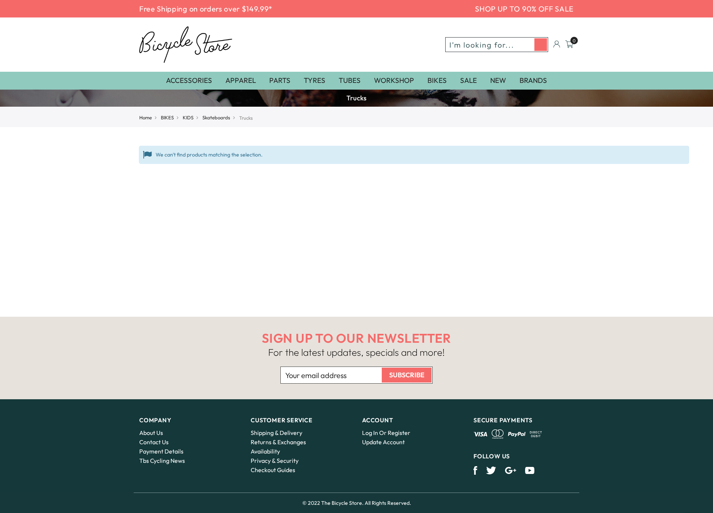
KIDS (188, 117)
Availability (265, 451)
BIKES (167, 117)
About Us (151, 432)
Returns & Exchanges (278, 442)
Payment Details (161, 451)
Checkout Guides (273, 470)
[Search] (540, 44)
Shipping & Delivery (276, 432)
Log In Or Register (386, 432)
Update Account (383, 442)
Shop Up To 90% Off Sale (524, 8)
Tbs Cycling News (162, 460)
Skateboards (216, 117)
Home (145, 117)
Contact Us (154, 442)
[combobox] (496, 44)
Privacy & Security (275, 460)
